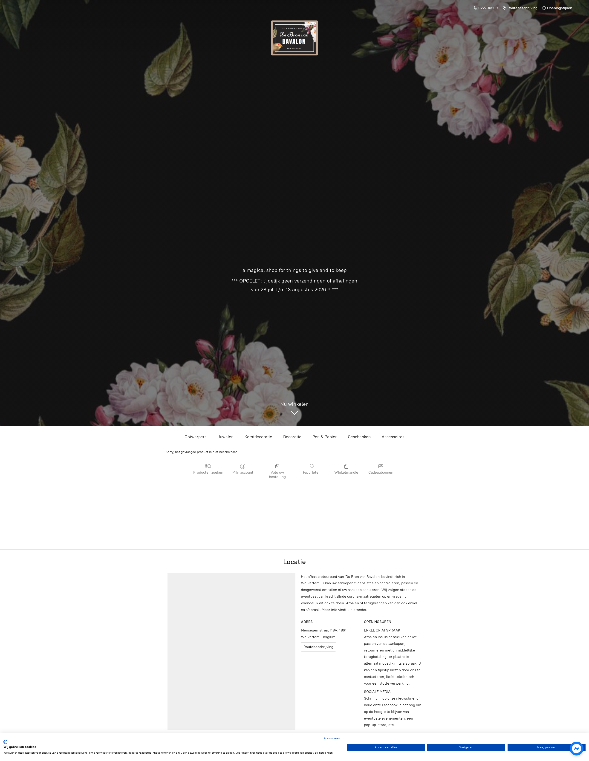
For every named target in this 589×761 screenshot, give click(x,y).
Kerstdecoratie (258, 436)
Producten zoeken (208, 472)
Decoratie (292, 436)
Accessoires (393, 436)
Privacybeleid (332, 738)
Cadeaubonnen (380, 472)
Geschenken (359, 436)
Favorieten (311, 472)
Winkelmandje (346, 472)
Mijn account (242, 472)
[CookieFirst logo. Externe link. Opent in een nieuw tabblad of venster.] (5, 742)
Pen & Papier (324, 436)
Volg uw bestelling (277, 474)
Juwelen (226, 436)
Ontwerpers (196, 436)
